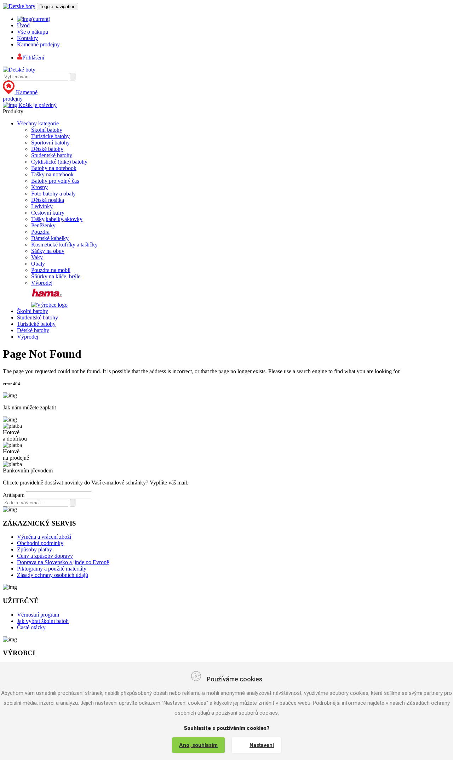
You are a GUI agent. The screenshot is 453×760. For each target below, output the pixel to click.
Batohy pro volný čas (55, 181)
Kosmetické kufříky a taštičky (64, 245)
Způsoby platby (34, 549)
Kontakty (27, 38)
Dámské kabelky (50, 238)
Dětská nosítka (47, 200)
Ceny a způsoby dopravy (45, 556)
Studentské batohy (51, 155)
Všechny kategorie (38, 123)
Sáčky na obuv (47, 251)
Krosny (39, 187)
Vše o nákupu (32, 32)
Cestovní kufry (47, 213)
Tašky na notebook (52, 174)
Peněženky (43, 225)
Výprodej (41, 283)
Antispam (13, 495)
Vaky (37, 257)
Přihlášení (33, 58)
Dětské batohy (47, 149)
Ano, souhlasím (198, 745)
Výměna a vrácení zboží (44, 537)
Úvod (23, 25)
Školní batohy (46, 130)
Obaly (38, 264)
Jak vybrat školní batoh (43, 621)
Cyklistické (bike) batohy (59, 162)
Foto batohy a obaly (53, 194)
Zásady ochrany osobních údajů (52, 575)
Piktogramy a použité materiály (51, 569)
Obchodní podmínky (40, 543)
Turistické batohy (50, 136)
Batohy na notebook (53, 168)
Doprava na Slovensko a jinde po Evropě (63, 562)
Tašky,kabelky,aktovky (56, 219)
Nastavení (262, 745)
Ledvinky (42, 206)
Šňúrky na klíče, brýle (55, 276)
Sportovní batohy (50, 143)
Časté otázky (31, 627)
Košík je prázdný (37, 105)
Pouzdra (40, 232)
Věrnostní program (38, 615)
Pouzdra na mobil (50, 270)
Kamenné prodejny (38, 44)
